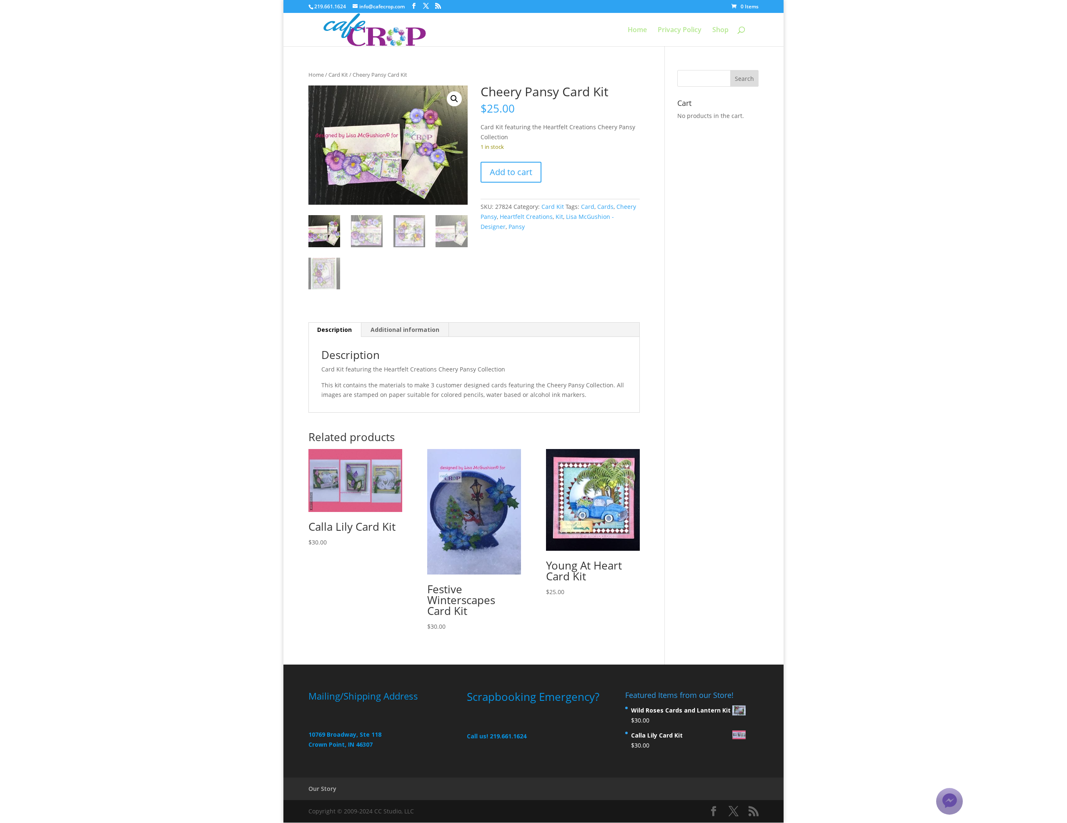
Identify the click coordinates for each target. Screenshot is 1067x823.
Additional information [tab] (405, 330)
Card (587, 207)
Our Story (322, 789)
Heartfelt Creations (526, 217)
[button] (454, 98)
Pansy (516, 227)
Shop (720, 30)
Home (637, 30)
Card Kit (338, 74)
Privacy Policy (679, 30)
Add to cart (511, 172)
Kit (559, 217)
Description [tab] (334, 330)
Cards (605, 207)
